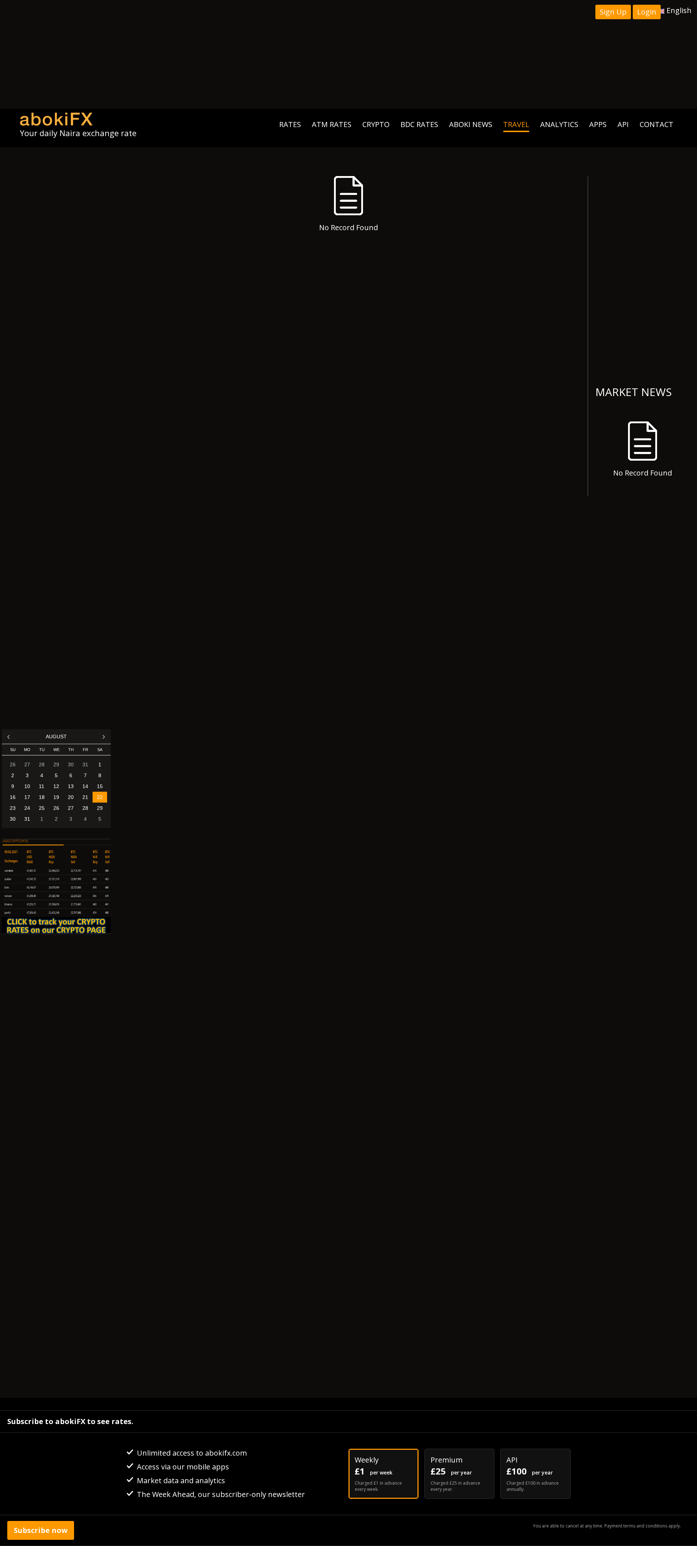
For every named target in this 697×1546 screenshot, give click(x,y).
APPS (598, 124)
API (623, 124)
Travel (516, 124)
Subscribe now (41, 1530)
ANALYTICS (559, 124)
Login (646, 12)
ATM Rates (331, 124)
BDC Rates (419, 124)
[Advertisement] (348, 54)
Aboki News (470, 124)
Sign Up (613, 12)
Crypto (376, 124)
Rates (290, 124)
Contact (656, 124)
